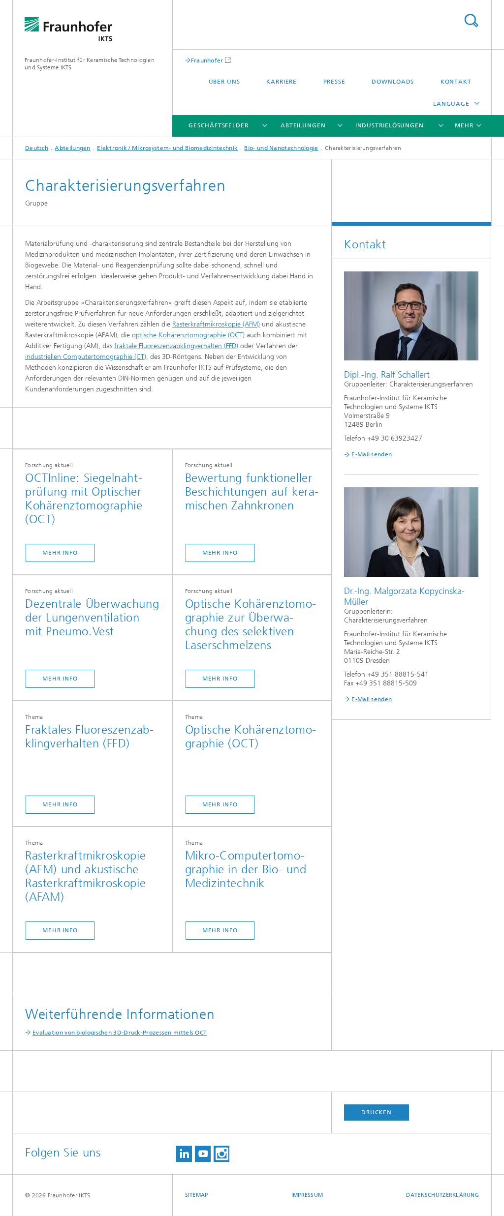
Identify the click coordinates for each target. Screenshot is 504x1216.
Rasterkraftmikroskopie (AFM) (216, 324)
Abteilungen (303, 125)
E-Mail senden (371, 454)
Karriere (281, 81)
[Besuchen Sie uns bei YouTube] (203, 1154)
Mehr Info (60, 552)
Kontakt (456, 81)
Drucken (376, 1112)
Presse (334, 81)
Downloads (393, 81)
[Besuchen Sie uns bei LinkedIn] (184, 1154)
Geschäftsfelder (219, 125)
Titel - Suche (471, 20)
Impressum (307, 1195)
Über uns (224, 81)
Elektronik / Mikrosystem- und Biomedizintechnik (167, 148)
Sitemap (196, 1195)
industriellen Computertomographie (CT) (85, 357)
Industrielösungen (389, 125)
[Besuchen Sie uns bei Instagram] (221, 1154)
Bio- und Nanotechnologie (281, 148)
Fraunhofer (207, 60)
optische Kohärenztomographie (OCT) (188, 335)
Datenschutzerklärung (442, 1195)
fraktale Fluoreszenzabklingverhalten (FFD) (176, 346)
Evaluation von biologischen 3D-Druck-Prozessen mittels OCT (119, 1032)
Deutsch (36, 148)
